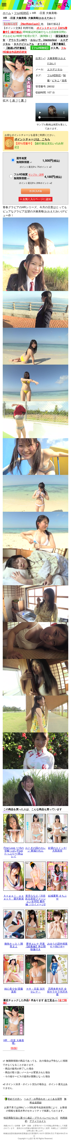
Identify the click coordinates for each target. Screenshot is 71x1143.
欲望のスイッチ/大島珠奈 (57, 849)
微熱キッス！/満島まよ (13, 945)
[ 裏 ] (22, 100)
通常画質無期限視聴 (24, 160)
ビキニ (56, 80)
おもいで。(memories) (43, 40)
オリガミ (42, 44)
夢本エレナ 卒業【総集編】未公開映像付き (35, 946)
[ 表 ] (13, 100)
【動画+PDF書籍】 (16, 48)
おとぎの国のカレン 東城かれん (35, 849)
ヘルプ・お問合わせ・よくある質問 (43, 1098)
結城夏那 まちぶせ (57, 897)
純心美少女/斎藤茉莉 (13, 990)
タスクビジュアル (24, 44)
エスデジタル (54, 69)
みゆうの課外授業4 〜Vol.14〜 (57, 945)
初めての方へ (15, 1098)
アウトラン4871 (18, 40)
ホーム (7, 13)
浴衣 (64, 80)
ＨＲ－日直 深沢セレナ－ (35, 990)
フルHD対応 (21, 13)
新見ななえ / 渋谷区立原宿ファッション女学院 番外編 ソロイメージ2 (35, 900)
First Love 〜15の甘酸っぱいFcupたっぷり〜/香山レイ (14, 852)
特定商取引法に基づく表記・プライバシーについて (31, 1117)
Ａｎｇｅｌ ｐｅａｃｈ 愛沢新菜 (13, 897)
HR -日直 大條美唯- (13, 1041)
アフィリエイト (37, 1121)
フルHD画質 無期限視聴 (29, 176)
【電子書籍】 (58, 44)
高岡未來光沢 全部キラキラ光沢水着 (57, 991)
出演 (40, 58)
